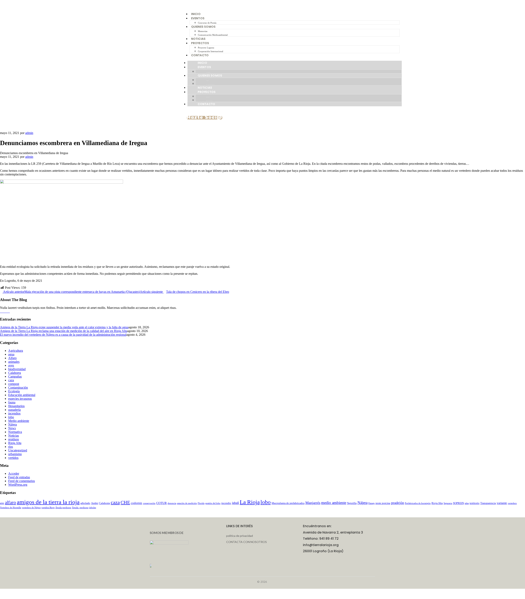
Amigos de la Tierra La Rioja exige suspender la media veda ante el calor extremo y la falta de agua (64, 327)
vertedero (512, 503)
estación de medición (187, 503)
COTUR (161, 503)
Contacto (200, 55)
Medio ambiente (18, 421)
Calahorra (14, 373)
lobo (11, 417)
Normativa (15, 432)
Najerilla (352, 503)
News (12, 428)
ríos (10, 446)
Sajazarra (448, 503)
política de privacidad (239, 535)
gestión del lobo (212, 503)
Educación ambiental (21, 395)
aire (2, 503)
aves (11, 365)
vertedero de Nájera (31, 507)
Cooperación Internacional (210, 51)
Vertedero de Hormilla (10, 507)
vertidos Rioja (48, 507)
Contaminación (18, 387)
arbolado (85, 503)
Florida (201, 503)
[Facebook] (1, 311)
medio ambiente (333, 503)
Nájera (12, 424)
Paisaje (371, 503)
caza (11, 380)
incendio (226, 503)
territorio (474, 503)
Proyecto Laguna (206, 47)
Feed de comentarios (21, 481)
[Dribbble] (6, 311)
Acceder (13, 473)
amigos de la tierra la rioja (48, 502)
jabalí (235, 503)
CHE (125, 502)
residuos (13, 439)
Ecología (14, 391)
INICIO (196, 14)
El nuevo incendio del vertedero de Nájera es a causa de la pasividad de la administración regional (63, 334)
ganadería (14, 409)
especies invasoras (20, 398)
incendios (14, 413)
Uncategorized (17, 450)
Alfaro (12, 358)
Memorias (202, 31)
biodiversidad (17, 369)
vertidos (13, 457)
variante (502, 503)
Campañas (15, 376)
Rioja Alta (14, 443)
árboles (92, 507)
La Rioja (250, 502)
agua (11, 354)
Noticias (198, 39)
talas (467, 503)
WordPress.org (17, 484)
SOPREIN (458, 503)
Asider (94, 503)
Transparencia (488, 503)
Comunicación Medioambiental (213, 35)
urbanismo (15, 454)
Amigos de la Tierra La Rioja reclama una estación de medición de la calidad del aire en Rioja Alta (63, 331)
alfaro (10, 502)
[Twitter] (8, 311)
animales (13, 361)
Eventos (197, 18)
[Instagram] (3, 311)
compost (13, 384)
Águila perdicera (63, 507)
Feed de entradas (19, 477)
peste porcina (382, 503)
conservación (149, 503)
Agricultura (15, 350)
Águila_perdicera (80, 507)
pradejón (397, 503)
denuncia (172, 503)
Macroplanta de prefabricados (288, 503)
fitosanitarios (16, 406)
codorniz (136, 503)
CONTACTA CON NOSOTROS (246, 542)
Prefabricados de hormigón (418, 503)
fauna (11, 402)
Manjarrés (312, 503)
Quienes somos (203, 27)
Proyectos (200, 43)
